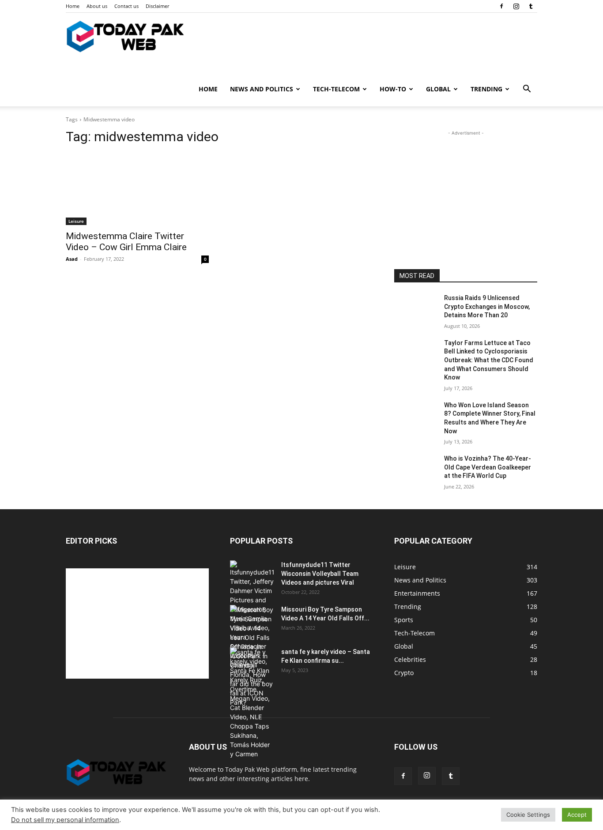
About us (97, 6)
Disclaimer (157, 6)
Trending (486, 89)
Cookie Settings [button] (528, 814)
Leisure (76, 221)
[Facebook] (501, 6)
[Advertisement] (465, 193)
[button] (526, 90)
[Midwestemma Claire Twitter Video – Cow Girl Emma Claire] (137, 189)
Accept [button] (577, 814)
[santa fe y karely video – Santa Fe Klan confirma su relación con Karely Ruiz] (252, 703)
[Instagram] (516, 6)
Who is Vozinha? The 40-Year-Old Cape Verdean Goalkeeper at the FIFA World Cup (487, 467)
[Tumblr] (530, 6)
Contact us (126, 6)
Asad (72, 258)
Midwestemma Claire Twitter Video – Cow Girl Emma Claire (126, 241)
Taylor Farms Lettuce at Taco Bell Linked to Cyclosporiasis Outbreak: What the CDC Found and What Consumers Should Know (488, 360)
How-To (393, 89)
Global (438, 89)
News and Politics (261, 89)
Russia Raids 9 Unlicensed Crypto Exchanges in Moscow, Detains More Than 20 (487, 306)
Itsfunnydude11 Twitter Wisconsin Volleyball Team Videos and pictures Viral (319, 573)
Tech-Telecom (336, 89)
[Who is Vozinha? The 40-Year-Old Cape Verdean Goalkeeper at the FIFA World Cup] (415, 469)
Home (72, 6)
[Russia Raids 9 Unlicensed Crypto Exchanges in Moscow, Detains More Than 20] (415, 309)
